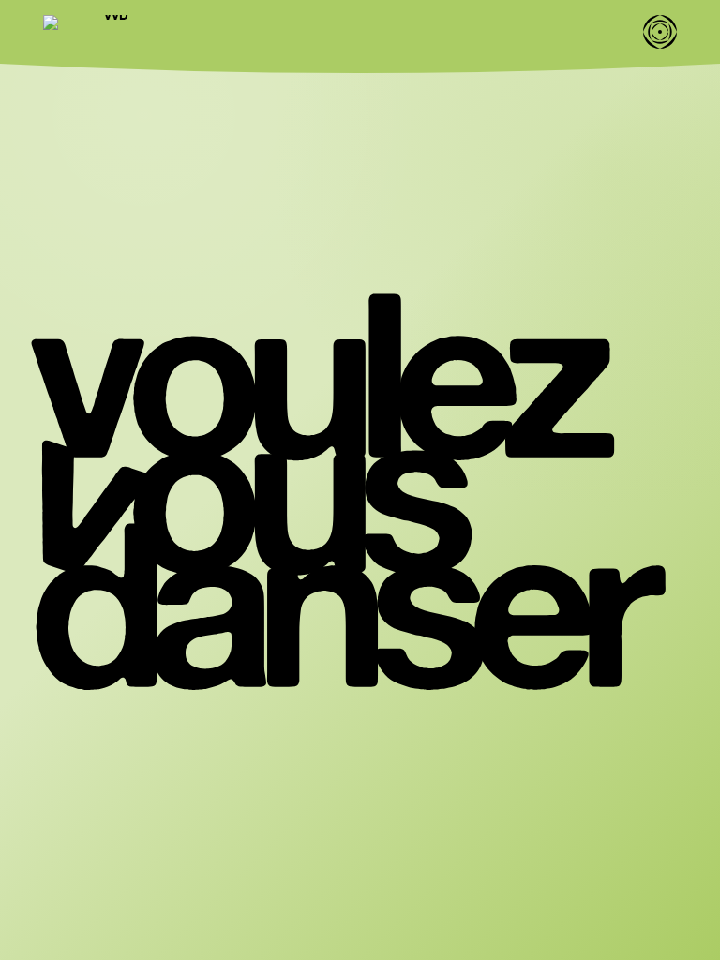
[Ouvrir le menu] (660, 32)
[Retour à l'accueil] (108, 32)
